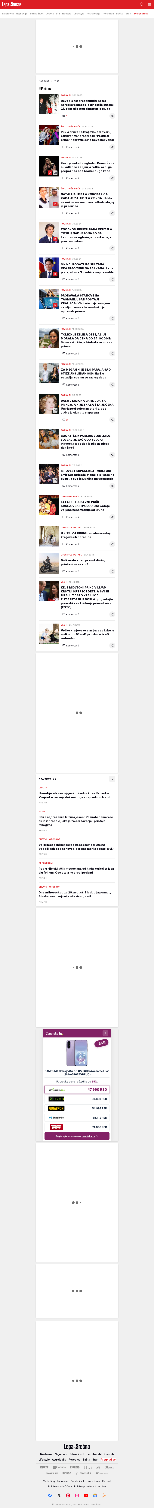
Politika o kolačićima (60, 1486)
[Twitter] (59, 1495)
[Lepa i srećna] (10, 4)
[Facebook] (50, 1495)
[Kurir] (44, 1467)
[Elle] (88, 1467)
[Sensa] (67, 1473)
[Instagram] (77, 1495)
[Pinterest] (68, 1495)
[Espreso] (74, 1467)
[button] (65, 116)
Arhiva (102, 1486)
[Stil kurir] (98, 1467)
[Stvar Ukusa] (101, 1473)
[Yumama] (83, 1473)
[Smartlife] (52, 1473)
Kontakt (106, 1480)
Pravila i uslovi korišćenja (85, 1480)
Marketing (49, 1480)
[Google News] (95, 1495)
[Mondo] (59, 1467)
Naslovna (44, 81)
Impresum (62, 1480)
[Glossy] (109, 1467)
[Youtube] (86, 1495)
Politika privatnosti (85, 1486)
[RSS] (104, 1495)
